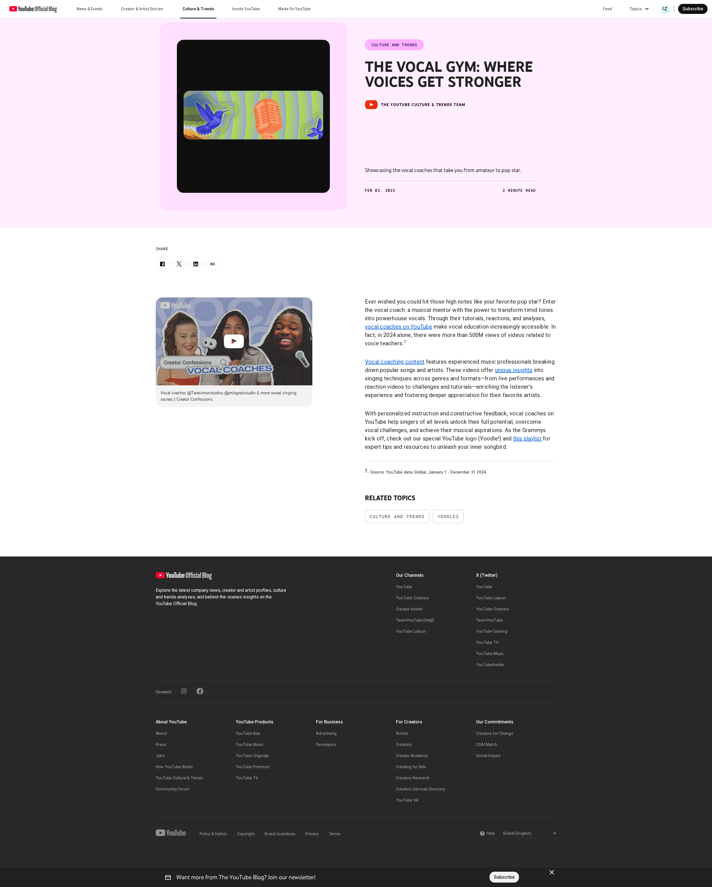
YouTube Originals (252, 755)
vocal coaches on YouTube (398, 326)
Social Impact (488, 755)
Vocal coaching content (395, 361)
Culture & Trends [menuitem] (198, 9)
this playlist (527, 438)
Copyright (246, 834)
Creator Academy (412, 755)
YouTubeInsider (490, 664)
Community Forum (172, 789)
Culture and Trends (397, 516)
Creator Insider (409, 609)
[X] (179, 264)
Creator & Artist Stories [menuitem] (142, 9)
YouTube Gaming (491, 631)
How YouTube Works (174, 767)
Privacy (312, 834)
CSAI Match (486, 744)
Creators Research (413, 778)
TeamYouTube (489, 620)
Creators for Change (494, 733)
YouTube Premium (253, 767)
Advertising (326, 733)
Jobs (160, 755)
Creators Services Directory (420, 789)
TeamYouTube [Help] (415, 620)
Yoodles (448, 516)
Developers (326, 744)
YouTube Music (490, 653)
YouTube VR (407, 800)
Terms (334, 834)
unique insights (514, 370)
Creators (404, 744)
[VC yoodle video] (253, 116)
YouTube (404, 587)
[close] (551, 872)
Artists (402, 733)
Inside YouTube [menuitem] (246, 9)
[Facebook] (162, 264)
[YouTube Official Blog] (33, 9)
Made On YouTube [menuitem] (294, 9)
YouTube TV (487, 642)
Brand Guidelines (280, 834)
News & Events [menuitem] (89, 9)
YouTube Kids (248, 733)
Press (161, 744)
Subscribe (693, 8)
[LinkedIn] (195, 264)
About (161, 733)
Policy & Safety (213, 834)
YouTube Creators (412, 598)
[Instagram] (184, 691)
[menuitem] (607, 9)
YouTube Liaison (411, 631)
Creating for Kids (411, 767)
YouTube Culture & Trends (179, 778)
